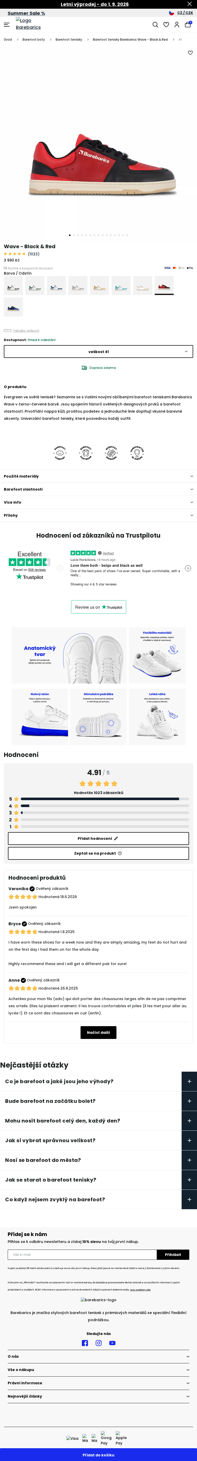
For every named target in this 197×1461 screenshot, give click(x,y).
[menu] (7, 24)
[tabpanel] (98, 145)
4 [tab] (82, 235)
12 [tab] (115, 235)
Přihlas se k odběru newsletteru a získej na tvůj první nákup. (73, 1241)
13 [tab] (119, 235)
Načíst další (98, 1032)
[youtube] (112, 1343)
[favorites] (166, 24)
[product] (13, 285)
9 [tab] (102, 235)
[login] (177, 24)
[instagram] (99, 1343)
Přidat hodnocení (95, 838)
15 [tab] (127, 235)
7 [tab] (94, 235)
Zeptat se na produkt (95, 853)
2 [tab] (74, 235)
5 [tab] (86, 235)
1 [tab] (70, 235)
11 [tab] (111, 235)
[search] (155, 24)
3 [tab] (78, 235)
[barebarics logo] (35, 24)
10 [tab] (106, 235)
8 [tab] (98, 235)
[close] (189, 4)
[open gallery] (98, 145)
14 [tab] (123, 235)
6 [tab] (90, 235)
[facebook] (85, 1343)
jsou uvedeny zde (140, 1289)
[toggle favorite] (190, 52)
